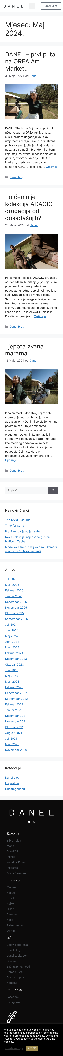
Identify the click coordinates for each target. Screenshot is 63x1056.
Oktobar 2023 (14, 664)
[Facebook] (28, 822)
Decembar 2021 (15, 715)
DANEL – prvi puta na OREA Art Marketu (30, 61)
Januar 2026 (13, 596)
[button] (32, 6)
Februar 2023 (14, 687)
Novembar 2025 (16, 607)
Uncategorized (15, 789)
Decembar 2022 (16, 693)
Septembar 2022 (16, 698)
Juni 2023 (11, 670)
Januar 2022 (13, 710)
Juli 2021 (11, 738)
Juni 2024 (11, 630)
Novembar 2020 (16, 750)
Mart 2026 (12, 584)
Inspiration (12, 783)
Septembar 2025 (16, 619)
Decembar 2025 (16, 602)
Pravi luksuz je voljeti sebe (23, 531)
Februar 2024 (14, 653)
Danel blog (17, 177)
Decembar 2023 (16, 659)
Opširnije (52, 166)
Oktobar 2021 (14, 727)
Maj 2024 (11, 636)
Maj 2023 (11, 676)
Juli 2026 (11, 579)
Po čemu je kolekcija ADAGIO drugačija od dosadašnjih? (29, 207)
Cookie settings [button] (14, 1048)
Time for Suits (14, 525)
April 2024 (12, 641)
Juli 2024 (11, 624)
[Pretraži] (53, 491)
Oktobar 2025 (14, 613)
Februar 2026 (14, 590)
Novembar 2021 (16, 721)
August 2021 (13, 733)
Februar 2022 (14, 704)
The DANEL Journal (18, 520)
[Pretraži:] (26, 491)
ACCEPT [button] (32, 1048)
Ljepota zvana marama (24, 350)
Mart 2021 (12, 744)
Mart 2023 (12, 681)
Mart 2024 (12, 647)
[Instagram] (34, 822)
